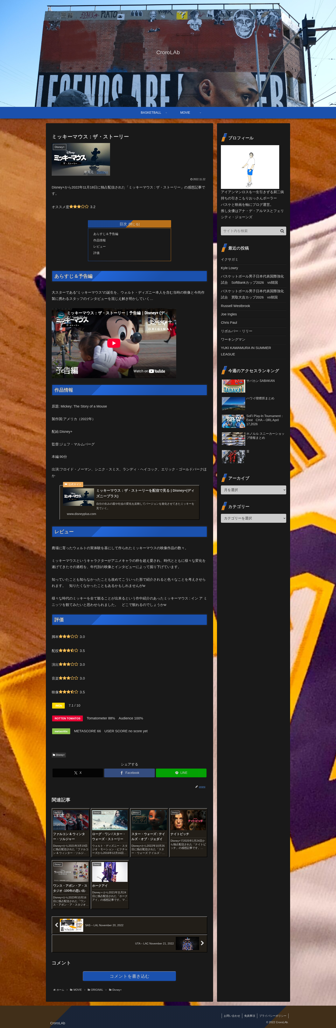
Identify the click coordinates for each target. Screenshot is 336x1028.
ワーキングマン (233, 339)
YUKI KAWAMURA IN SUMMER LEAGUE (246, 351)
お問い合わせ (232, 1015)
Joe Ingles (229, 314)
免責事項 (249, 1015)
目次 (123, 224)
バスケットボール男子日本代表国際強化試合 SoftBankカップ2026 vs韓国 (252, 279)
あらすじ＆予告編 (105, 234)
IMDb (58, 705)
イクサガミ (229, 259)
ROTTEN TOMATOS (67, 718)
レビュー (99, 246)
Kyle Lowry (229, 268)
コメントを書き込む (130, 976)
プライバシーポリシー (272, 1015)
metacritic (61, 731)
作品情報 (99, 240)
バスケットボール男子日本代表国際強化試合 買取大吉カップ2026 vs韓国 (252, 294)
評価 (96, 253)
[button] (282, 231)
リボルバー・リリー (236, 331)
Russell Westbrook (235, 306)
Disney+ (102, 172)
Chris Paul (229, 323)
